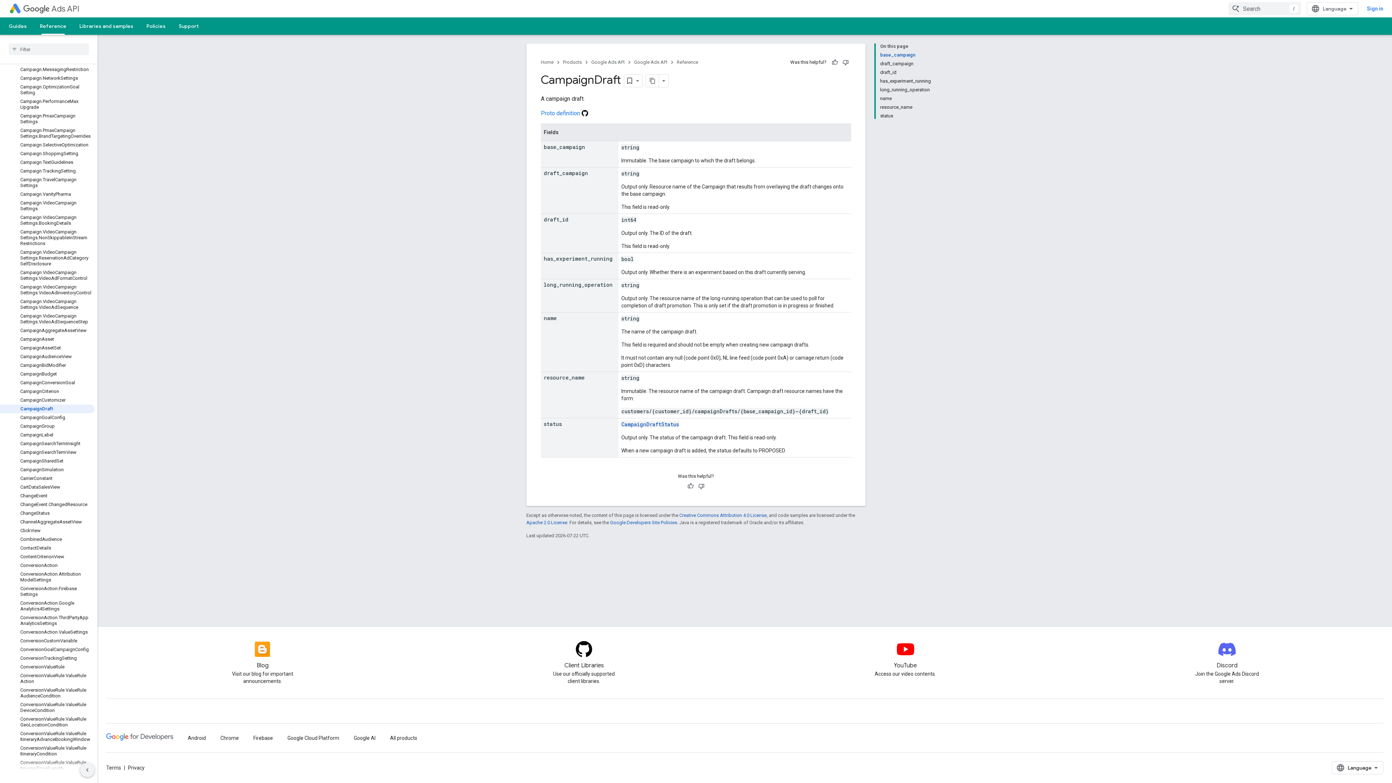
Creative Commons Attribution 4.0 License (723, 515)
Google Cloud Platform (313, 738)
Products (572, 62)
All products (403, 738)
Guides (18, 26)
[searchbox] (49, 49)
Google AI (365, 738)
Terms (113, 768)
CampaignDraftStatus (650, 424)
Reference (53, 26)
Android (197, 738)
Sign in (1375, 9)
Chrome (229, 738)
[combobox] (1265, 8)
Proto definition (561, 113)
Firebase (263, 738)
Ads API (65, 9)
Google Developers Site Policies (643, 522)
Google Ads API (608, 62)
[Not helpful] (845, 62)
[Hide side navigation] (87, 770)
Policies (156, 26)
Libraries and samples (106, 26)
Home (547, 62)
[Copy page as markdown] (652, 81)
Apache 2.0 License (546, 522)
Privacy (136, 768)
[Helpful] (834, 62)
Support (189, 26)
